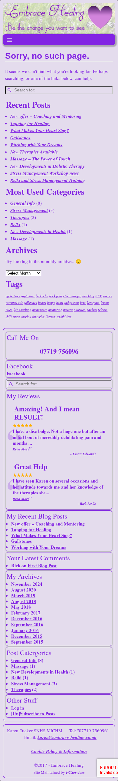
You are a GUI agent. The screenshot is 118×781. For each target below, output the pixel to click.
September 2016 (27, 624)
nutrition (80, 309)
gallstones (30, 302)
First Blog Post (42, 565)
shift (9, 316)
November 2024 (26, 584)
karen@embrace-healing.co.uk (67, 737)
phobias (92, 309)
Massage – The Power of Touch (40, 159)
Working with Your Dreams (36, 144)
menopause (39, 309)
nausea (68, 309)
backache (42, 296)
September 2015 (27, 641)
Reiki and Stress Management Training (47, 180)
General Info (22, 203)
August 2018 (23, 601)
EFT (98, 296)
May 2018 (21, 607)
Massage (18, 239)
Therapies (19, 217)
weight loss (64, 316)
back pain (55, 296)
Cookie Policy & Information (59, 751)
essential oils (14, 302)
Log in (17, 707)
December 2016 (26, 618)
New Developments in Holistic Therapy (47, 166)
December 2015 (26, 636)
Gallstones (20, 137)
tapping (26, 316)
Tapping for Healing (30, 123)
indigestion (71, 302)
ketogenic (93, 302)
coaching (88, 296)
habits (42, 302)
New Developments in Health (38, 231)
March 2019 (23, 595)
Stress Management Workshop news (44, 173)
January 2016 (25, 630)
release (102, 309)
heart (59, 302)
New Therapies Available (34, 152)
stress (16, 316)
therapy (51, 316)
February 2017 (26, 612)
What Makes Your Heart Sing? (39, 130)
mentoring (55, 309)
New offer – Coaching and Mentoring (46, 116)
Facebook (16, 373)
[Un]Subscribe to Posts (33, 713)
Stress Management (29, 210)
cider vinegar (72, 296)
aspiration (27, 296)
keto (83, 302)
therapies (38, 316)
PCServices (75, 772)
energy (107, 296)
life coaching (22, 309)
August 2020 (23, 589)
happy (51, 302)
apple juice (13, 296)
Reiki (15, 224)
